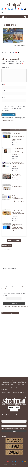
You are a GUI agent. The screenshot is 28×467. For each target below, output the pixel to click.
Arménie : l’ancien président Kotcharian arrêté (17, 176)
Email (2, 423)
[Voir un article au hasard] (25, 16)
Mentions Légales (11, 392)
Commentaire (5, 67)
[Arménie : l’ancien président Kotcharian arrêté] (6, 176)
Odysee (23, 286)
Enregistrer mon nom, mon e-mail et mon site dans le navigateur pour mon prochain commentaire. (13, 108)
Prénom (3, 419)
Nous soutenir (14, 410)
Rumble (4, 288)
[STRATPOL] (3, 16)
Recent (6, 130)
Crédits (17, 392)
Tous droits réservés (20, 464)
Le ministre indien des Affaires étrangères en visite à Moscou (17, 186)
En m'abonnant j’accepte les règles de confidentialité (13, 428)
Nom (3, 84)
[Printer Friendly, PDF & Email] (18, 45)
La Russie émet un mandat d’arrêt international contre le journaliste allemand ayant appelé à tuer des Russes (18, 151)
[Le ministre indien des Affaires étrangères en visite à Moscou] (6, 187)
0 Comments (15, 144)
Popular (15, 130)
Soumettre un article (14, 407)
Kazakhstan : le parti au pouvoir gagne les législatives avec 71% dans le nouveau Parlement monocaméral (18, 213)
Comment (23, 130)
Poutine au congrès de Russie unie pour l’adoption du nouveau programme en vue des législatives (17, 227)
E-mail (3, 91)
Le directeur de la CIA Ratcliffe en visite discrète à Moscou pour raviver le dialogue (18, 164)
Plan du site (23, 392)
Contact (4, 392)
